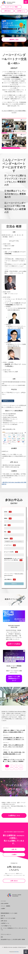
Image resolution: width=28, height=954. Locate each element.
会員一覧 (14, 849)
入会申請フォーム (21, 10)
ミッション (3, 901)
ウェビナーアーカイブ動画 (11, 6)
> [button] (16, 768)
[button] (26, 2)
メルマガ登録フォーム (6, 925)
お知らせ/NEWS (4, 903)
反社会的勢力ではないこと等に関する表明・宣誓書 (13, 939)
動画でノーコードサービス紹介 (8, 918)
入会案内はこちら (14, 815)
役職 (5, 525)
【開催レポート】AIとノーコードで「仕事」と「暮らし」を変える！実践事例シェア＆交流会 (13, 760)
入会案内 (14, 854)
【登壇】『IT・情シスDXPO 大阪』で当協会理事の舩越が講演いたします (13, 753)
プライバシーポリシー (6, 934)
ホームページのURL (9, 551)
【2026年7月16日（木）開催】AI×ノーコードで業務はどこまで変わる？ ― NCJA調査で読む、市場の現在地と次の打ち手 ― (14, 738)
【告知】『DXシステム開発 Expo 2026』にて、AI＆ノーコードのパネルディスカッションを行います (13, 746)
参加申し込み (14, 39)
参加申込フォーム (8, 400)
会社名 (5, 511)
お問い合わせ (7, 10)
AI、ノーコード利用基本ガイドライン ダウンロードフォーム (14, 929)
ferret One (17, 951)
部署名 (5, 518)
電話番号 (6, 538)
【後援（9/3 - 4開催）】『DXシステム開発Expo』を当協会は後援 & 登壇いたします (14, 731)
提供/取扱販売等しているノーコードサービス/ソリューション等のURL (13, 559)
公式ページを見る (14, 644)
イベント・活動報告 (5, 906)
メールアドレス (7, 545)
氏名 (5, 531)
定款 (2, 937)
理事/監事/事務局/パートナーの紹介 (9, 913)
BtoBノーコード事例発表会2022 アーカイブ (14, 678)
